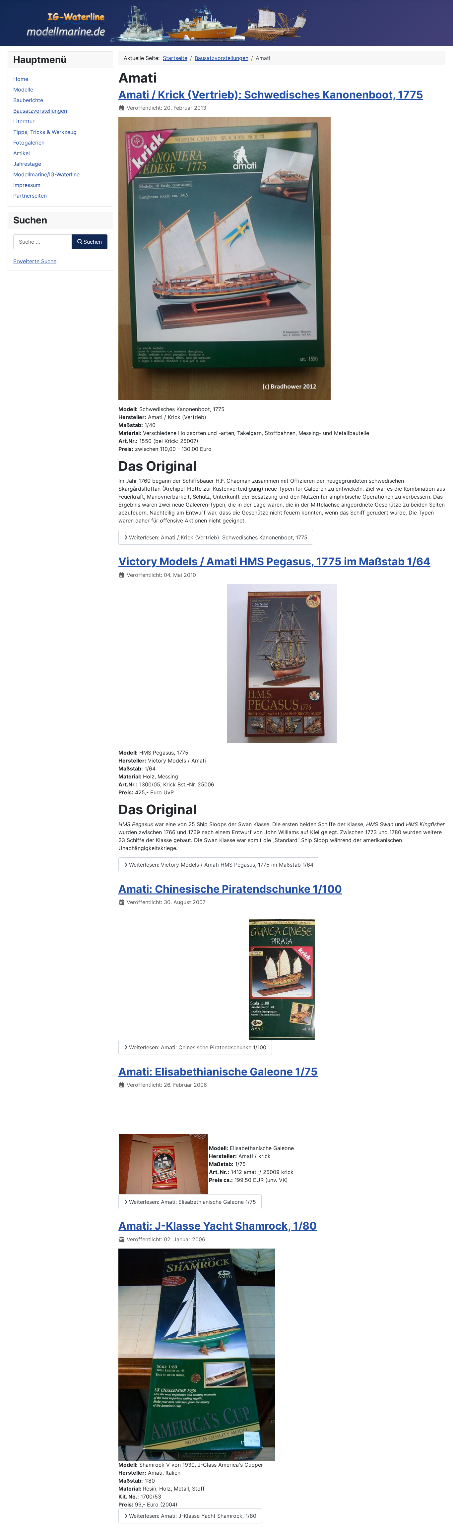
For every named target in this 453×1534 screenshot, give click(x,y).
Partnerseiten (30, 195)
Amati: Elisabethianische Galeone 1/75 (218, 1071)
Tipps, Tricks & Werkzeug (45, 132)
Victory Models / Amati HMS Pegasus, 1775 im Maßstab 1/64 (274, 561)
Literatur (23, 121)
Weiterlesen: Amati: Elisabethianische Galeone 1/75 (191, 1201)
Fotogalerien (28, 142)
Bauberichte (28, 100)
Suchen (93, 241)
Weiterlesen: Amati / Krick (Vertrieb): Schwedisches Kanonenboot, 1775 (217, 537)
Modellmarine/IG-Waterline (46, 174)
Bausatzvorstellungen (40, 110)
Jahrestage (27, 163)
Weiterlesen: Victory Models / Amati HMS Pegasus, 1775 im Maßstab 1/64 (220, 864)
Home (20, 79)
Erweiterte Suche (34, 261)
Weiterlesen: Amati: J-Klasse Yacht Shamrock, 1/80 (191, 1515)
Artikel (21, 153)
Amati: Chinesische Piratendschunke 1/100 (230, 889)
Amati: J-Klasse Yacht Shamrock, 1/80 (217, 1225)
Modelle (23, 89)
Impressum (26, 185)
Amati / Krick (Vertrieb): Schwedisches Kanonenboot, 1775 (270, 94)
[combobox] (42, 241)
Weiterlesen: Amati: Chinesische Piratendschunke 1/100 (196, 1047)
